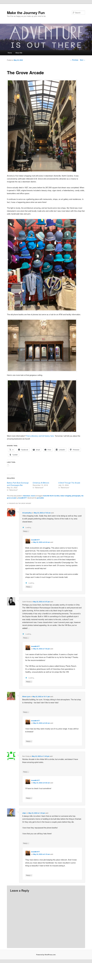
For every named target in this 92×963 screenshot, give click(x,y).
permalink (40, 498)
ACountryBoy (27, 513)
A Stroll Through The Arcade (69, 483)
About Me (18, 53)
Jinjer (24, 813)
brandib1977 (22, 498)
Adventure (26, 496)
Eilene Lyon (26, 696)
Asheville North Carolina (51, 496)
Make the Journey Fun (26, 12)
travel (33, 496)
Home (10, 53)
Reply (26, 531)
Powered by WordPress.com (46, 955)
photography (76, 496)
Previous (74, 60)
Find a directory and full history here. (40, 436)
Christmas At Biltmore (41, 483)
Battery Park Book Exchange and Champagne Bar (18, 484)
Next (82, 60)
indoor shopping (65, 496)
